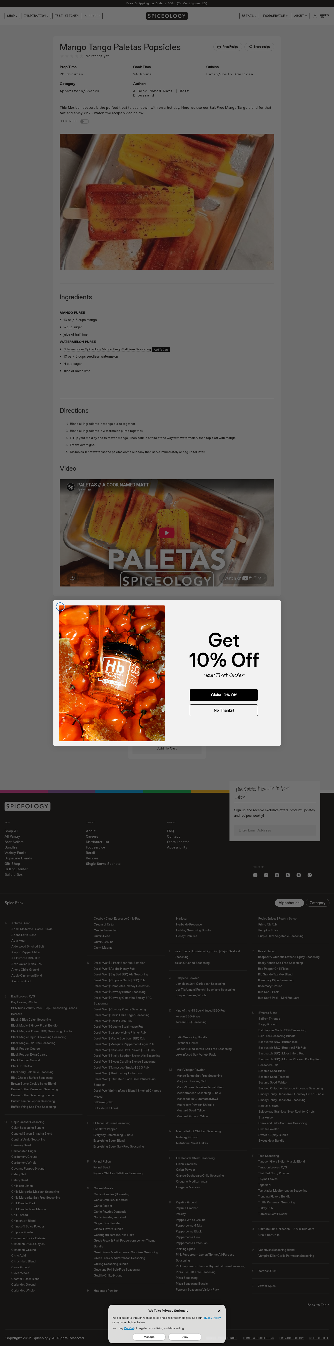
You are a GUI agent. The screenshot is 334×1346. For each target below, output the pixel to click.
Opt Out (129, 1328)
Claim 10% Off (224, 695)
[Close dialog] (60, 607)
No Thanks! (224, 710)
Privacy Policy (211, 1317)
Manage (149, 1337)
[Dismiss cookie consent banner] (219, 1310)
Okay (185, 1337)
